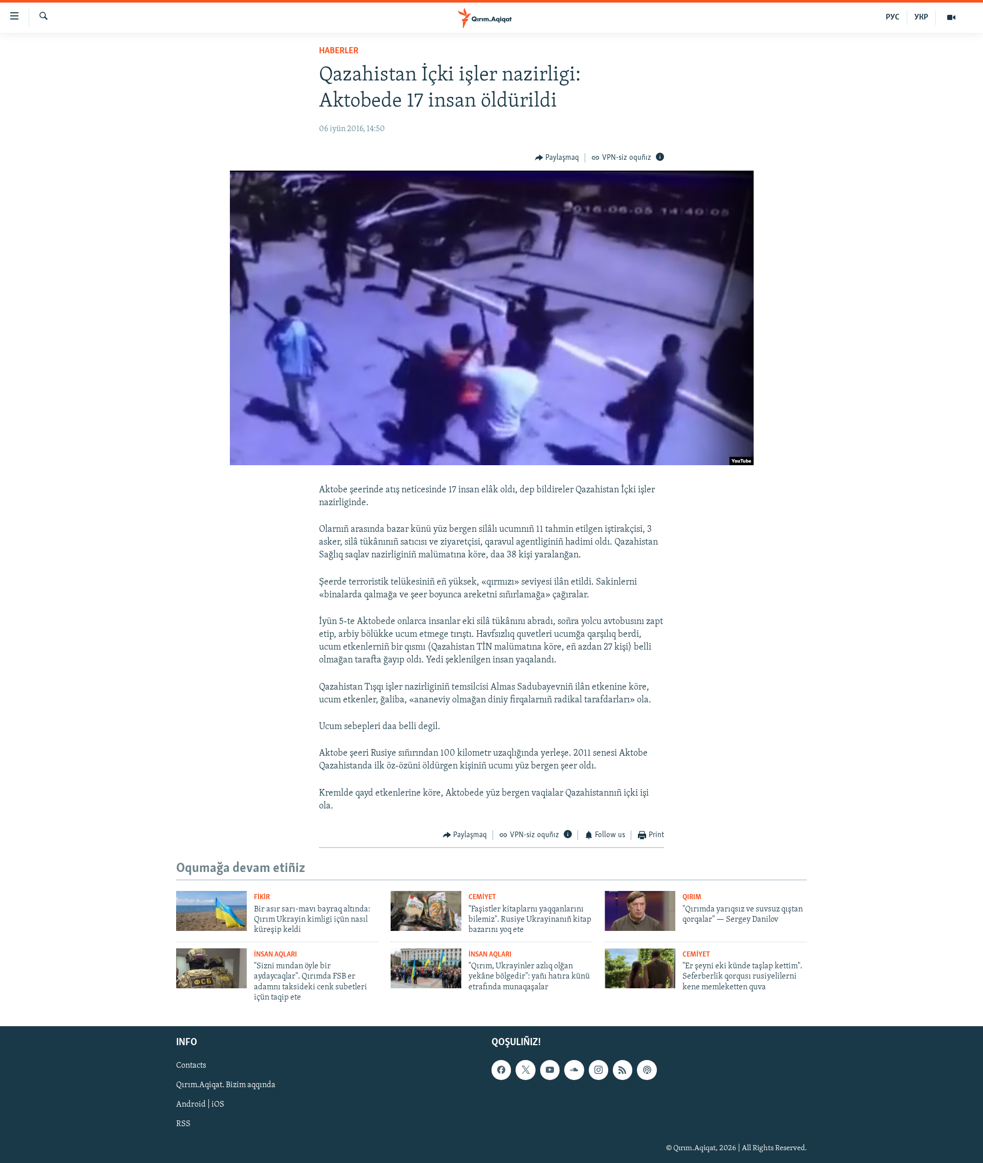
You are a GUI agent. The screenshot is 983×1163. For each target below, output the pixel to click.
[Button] (557, 157)
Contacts (191, 1066)
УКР (921, 17)
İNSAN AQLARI (275, 955)
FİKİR (262, 897)
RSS (183, 1124)
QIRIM (691, 897)
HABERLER (338, 51)
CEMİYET (482, 897)
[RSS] (622, 1070)
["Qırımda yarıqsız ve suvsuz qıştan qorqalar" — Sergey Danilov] (640, 911)
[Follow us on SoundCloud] (574, 1070)
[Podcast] (646, 1070)
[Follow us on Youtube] (550, 1070)
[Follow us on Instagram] (598, 1070)
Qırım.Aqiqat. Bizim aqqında (225, 1086)
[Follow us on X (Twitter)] (525, 1070)
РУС (893, 17)
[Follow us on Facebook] (501, 1070)
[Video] (951, 17)
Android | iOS (200, 1105)
